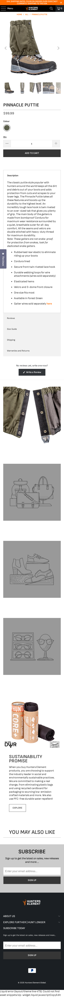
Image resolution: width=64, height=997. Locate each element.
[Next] (58, 48)
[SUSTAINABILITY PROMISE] (32, 722)
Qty (4, 137)
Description (12, 175)
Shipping (11, 340)
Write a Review (35, 373)
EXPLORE (17, 807)
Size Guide (12, 329)
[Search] (51, 8)
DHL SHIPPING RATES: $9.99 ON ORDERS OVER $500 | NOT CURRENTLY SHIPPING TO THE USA (32, 2)
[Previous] (6, 48)
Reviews (11, 318)
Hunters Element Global (35, 982)
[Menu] (1, 8)
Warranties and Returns (18, 350)
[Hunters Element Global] (32, 8)
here (49, 303)
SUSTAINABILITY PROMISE (25, 758)
